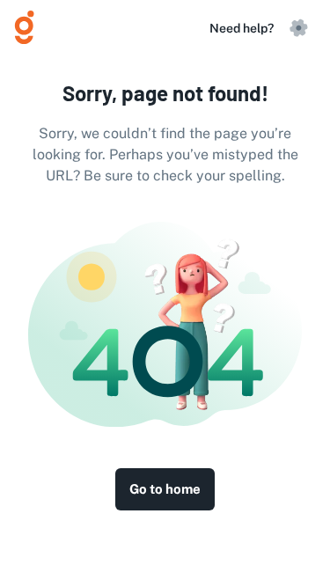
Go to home (165, 488)
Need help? (241, 28)
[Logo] (31, 28)
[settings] (298, 28)
